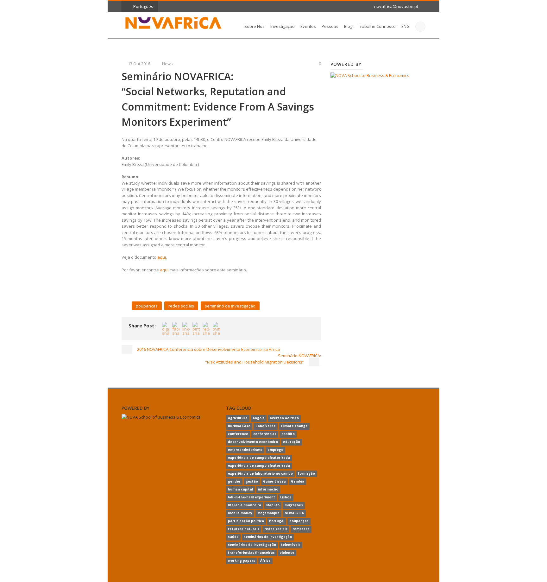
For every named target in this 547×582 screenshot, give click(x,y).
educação (291, 442)
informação (268, 489)
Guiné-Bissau (274, 481)
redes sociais (181, 306)
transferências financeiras (251, 552)
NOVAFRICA (294, 513)
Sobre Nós (254, 26)
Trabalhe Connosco (377, 26)
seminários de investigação (268, 537)
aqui (161, 257)
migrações (294, 505)
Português (143, 6)
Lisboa (286, 497)
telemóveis (290, 544)
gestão (252, 481)
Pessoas (330, 26)
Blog (348, 26)
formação (306, 473)
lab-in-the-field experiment (251, 497)
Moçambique (268, 513)
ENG (405, 26)
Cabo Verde (265, 426)
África (265, 560)
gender (234, 481)
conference (238, 434)
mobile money (240, 513)
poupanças (147, 306)
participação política (246, 521)
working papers (241, 560)
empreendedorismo (245, 449)
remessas (301, 529)
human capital (240, 489)
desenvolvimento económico (253, 442)
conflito (288, 434)
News (167, 63)
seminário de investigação (230, 306)
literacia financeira (244, 505)
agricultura (238, 418)
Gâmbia (297, 481)
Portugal (276, 521)
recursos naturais (243, 529)
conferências (264, 434)
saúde (233, 537)
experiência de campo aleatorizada (259, 457)
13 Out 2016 (139, 63)
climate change (294, 426)
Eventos (308, 26)
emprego (275, 449)
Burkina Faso (239, 426)
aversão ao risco (284, 418)
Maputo (273, 505)
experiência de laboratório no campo (260, 473)
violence (287, 552)
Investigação (282, 26)
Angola (259, 418)
